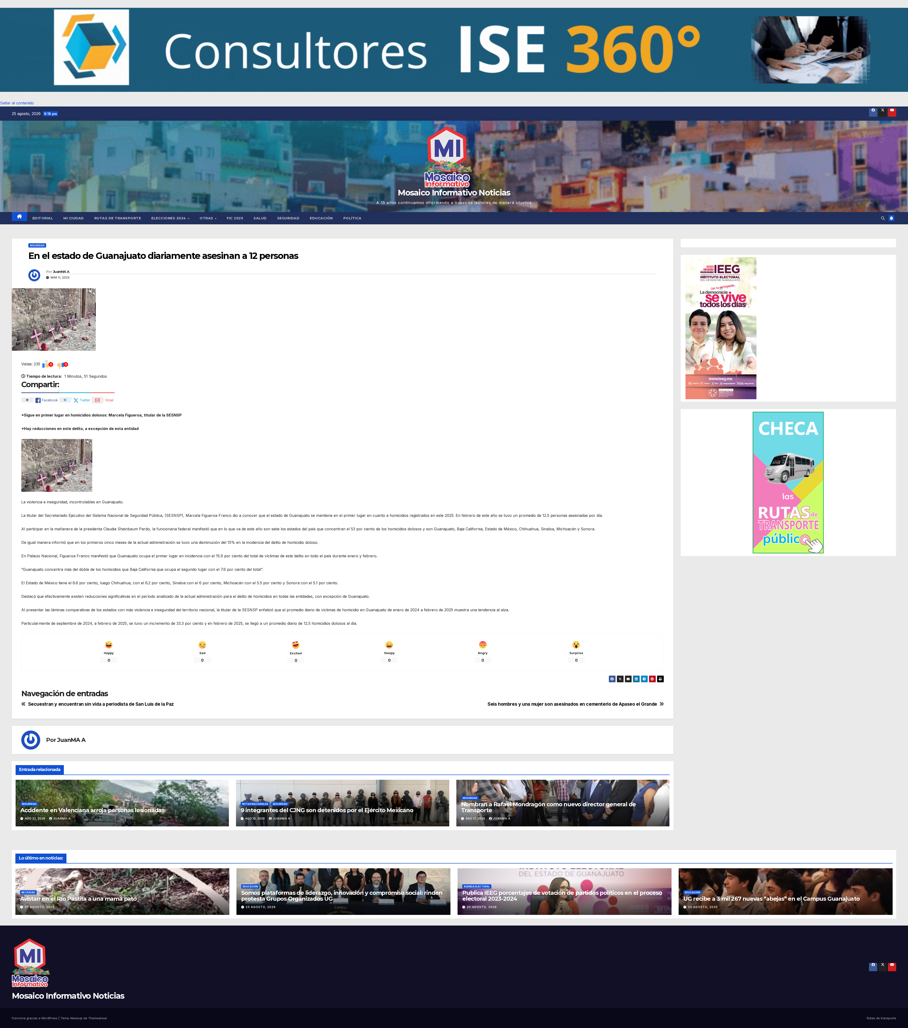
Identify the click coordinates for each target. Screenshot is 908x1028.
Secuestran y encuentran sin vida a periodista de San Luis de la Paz (101, 704)
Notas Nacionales (255, 803)
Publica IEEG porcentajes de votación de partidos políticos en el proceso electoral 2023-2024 (562, 895)
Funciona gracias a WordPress (35, 1018)
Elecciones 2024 (169, 218)
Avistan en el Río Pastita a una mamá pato (78, 898)
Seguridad (288, 218)
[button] (454, 49)
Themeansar (97, 1018)
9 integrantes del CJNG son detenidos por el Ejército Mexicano (327, 810)
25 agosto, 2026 (40, 907)
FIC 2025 (235, 218)
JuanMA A (61, 272)
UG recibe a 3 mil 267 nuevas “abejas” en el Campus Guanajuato (771, 898)
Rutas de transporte (117, 218)
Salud (260, 218)
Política (352, 218)
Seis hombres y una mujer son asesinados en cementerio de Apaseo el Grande (572, 704)
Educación (321, 218)
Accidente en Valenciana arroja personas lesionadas (92, 810)
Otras (207, 218)
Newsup (76, 1018)
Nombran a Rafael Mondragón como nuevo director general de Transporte (548, 807)
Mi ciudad (73, 218)
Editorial (42, 218)
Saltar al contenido (17, 103)
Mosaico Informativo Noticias (454, 193)
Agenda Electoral (477, 886)
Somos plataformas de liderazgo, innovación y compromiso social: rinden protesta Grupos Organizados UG (341, 895)
